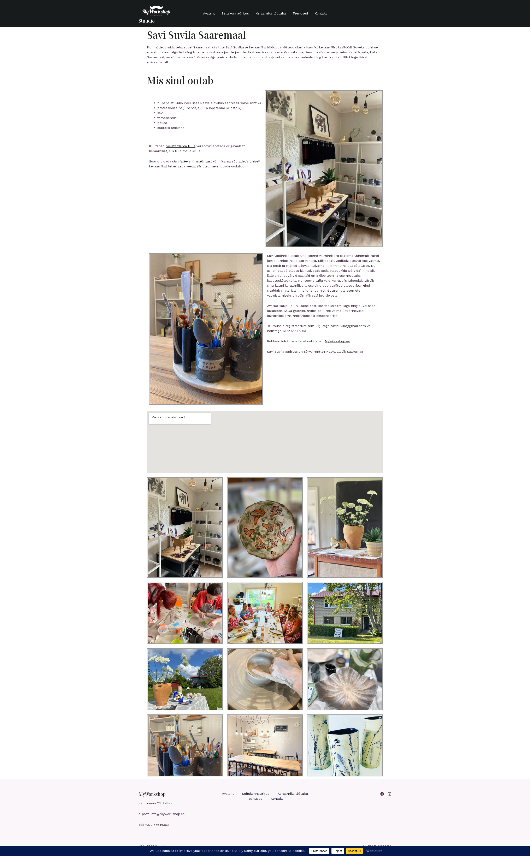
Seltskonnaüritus (235, 13)
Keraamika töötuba (270, 13)
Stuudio (147, 21)
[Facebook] (382, 794)
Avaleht (209, 13)
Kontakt (321, 13)
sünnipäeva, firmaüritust (192, 161)
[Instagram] (389, 794)
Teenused (300, 13)
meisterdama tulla (180, 146)
